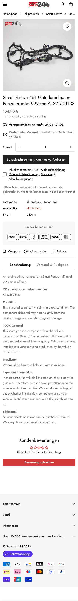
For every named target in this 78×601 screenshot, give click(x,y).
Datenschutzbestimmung (24, 174)
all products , (35, 202)
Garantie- (46, 174)
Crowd (7, 147)
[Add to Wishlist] (67, 26)
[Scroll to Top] (71, 581)
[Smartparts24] (39, 4)
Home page (10, 14)
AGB (35, 170)
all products (32, 14)
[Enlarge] (67, 83)
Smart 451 (50, 202)
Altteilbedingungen (21, 179)
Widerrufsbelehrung (53, 170)
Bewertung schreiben (39, 462)
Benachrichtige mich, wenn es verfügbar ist (36, 159)
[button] (70, 4)
